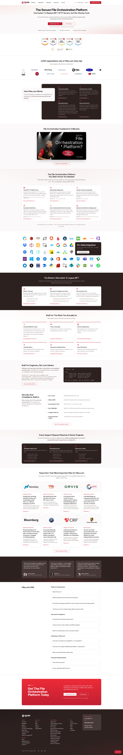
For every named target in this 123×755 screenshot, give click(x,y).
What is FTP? (53, 721)
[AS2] (45, 238)
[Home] (25, 2)
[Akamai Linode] (25, 238)
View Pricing (68, 23)
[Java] (45, 252)
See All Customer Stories (61, 551)
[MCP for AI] (71, 252)
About (23, 739)
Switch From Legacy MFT (27, 735)
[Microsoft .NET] (25, 259)
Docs (36, 721)
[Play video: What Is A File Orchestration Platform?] (61, 146)
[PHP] (38, 266)
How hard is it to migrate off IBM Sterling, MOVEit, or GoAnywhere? (69, 646)
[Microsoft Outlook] (71, 259)
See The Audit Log (84, 116)
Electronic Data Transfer (55, 733)
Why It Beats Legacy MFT (29, 303)
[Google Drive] (71, 245)
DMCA (71, 728)
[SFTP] (65, 266)
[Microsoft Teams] (85, 259)
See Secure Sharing (82, 353)
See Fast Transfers (81, 201)
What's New (24, 730)
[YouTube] (39, 751)
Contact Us (24, 744)
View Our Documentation (81, 461)
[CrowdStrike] (92, 238)
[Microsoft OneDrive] (65, 259)
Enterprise (48, 2)
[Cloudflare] (85, 238)
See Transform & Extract (56, 219)
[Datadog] (98, 238)
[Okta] (25, 266)
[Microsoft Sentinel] (78, 259)
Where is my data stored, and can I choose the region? (66, 630)
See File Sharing (62, 116)
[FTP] (45, 245)
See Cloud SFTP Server (29, 201)
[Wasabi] (98, 266)
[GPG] (31, 252)
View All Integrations (83, 252)
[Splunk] (85, 266)
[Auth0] (51, 238)
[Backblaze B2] (58, 238)
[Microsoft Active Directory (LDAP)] (31, 259)
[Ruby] (58, 266)
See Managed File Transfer (30, 338)
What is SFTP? (53, 725)
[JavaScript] (51, 252)
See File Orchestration (82, 303)
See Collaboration (54, 201)
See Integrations (62, 98)
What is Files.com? (57, 591)
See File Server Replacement (83, 219)
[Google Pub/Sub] (25, 252)
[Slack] (78, 266)
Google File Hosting (54, 740)
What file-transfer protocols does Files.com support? (65, 597)
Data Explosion (53, 735)
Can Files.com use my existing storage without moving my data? (68, 609)
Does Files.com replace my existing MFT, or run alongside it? (67, 640)
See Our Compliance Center (61, 424)
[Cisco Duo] (78, 238)
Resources (56, 2)
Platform (33, 2)
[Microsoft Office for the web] (58, 259)
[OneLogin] (31, 266)
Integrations (41, 2)
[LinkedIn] (42, 751)
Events (36, 725)
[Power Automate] (45, 266)
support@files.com (88, 718)
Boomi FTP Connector (55, 743)
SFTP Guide (53, 726)
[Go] (51, 245)
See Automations (84, 98)
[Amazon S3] (31, 238)
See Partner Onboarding (56, 338)
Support (37, 726)
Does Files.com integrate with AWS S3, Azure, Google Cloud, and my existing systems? (74, 603)
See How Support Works (30, 461)
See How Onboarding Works (56, 461)
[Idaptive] (38, 252)
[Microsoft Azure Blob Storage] (38, 259)
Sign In (86, 2)
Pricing (63, 2)
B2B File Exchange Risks (55, 731)
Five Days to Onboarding (27, 728)
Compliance (72, 730)
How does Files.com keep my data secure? (63, 619)
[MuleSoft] (92, 259)
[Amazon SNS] (38, 238)
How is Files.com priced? (59, 662)
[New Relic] (98, 259)
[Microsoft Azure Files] (45, 259)
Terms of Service (73, 723)
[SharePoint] (71, 266)
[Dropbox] (25, 245)
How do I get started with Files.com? (61, 668)
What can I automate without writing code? (63, 652)
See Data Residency (55, 303)
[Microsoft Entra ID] (51, 259)
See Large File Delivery (29, 353)
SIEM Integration (53, 741)
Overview (24, 721)
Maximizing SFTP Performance (56, 728)
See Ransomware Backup (56, 353)
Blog (36, 723)
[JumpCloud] (58, 252)
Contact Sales (80, 2)
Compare (24, 733)
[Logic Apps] (65, 252)
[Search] (75, 2)
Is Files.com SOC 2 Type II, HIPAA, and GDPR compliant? (66, 625)
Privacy (71, 721)
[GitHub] (45, 751)
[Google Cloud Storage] (65, 245)
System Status (42, 728)
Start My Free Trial (95, 2)
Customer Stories (25, 731)
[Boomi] (65, 238)
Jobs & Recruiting (28, 742)
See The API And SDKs (29, 384)
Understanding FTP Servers (56, 723)
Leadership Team (25, 741)
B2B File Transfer (54, 730)
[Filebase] (38, 245)
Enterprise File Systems (55, 736)
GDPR (71, 725)
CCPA (71, 726)
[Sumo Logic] (92, 266)
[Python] (51, 266)
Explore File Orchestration (61, 163)
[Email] (31, 245)
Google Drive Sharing (55, 738)
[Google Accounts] (58, 245)
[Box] (71, 238)
